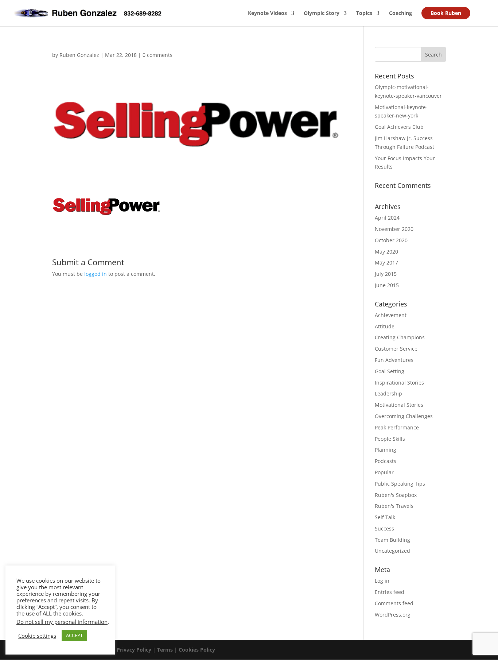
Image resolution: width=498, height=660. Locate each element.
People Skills (390, 438)
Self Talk (385, 517)
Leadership (388, 393)
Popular (384, 472)
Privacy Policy (134, 649)
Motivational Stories (399, 404)
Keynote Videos (267, 13)
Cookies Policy (197, 649)
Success (384, 528)
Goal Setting (389, 371)
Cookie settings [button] (37, 635)
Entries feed (389, 591)
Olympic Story (321, 13)
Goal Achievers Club (399, 126)
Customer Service (396, 348)
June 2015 (387, 285)
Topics (364, 13)
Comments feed (394, 603)
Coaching (400, 13)
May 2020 (386, 251)
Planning (385, 449)
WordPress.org (393, 614)
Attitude (384, 326)
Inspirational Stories (399, 382)
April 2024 (387, 217)
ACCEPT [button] (74, 635)
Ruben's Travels (394, 505)
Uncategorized (392, 550)
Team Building (392, 539)
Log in (382, 580)
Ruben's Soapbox (396, 494)
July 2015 (386, 273)
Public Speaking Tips (400, 483)
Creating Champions (400, 337)
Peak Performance (397, 427)
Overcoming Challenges (404, 416)
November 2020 (394, 228)
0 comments (157, 54)
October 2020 (391, 240)
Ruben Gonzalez (79, 54)
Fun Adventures (394, 359)
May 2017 (386, 262)
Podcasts (385, 461)
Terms (165, 649)
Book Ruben (446, 12)
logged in (95, 273)
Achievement (390, 315)
